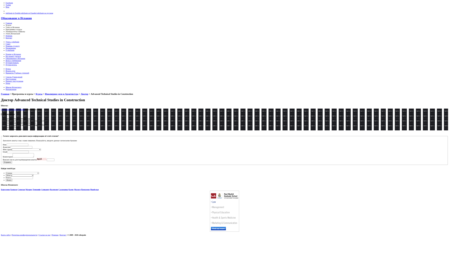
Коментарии (8, 157)
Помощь (9, 36)
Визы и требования (13, 61)
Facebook (9, 3)
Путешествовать (12, 63)
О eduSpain (10, 50)
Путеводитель (11, 65)
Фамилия (6, 147)
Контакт (9, 38)
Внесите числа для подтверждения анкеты (20, 160)
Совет (8, 44)
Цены (8, 83)
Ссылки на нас (44, 235)
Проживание (11, 48)
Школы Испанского (13, 87)
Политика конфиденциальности (24, 235)
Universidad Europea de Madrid (13, 110)
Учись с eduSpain (12, 42)
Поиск (8, 178)
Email (5, 152)
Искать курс (10, 71)
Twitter (8, 5)
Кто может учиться (13, 56)
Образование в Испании (15, 59)
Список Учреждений (14, 77)
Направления (11, 89)
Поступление (11, 79)
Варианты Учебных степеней (17, 73)
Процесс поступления (14, 81)
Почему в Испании (13, 54)
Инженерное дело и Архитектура (61, 94)
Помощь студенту (13, 46)
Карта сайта (5, 235)
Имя (4, 145)
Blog (7, 7)
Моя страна (7, 150)
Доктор (84, 94)
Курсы (8, 69)
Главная (9, 23)
